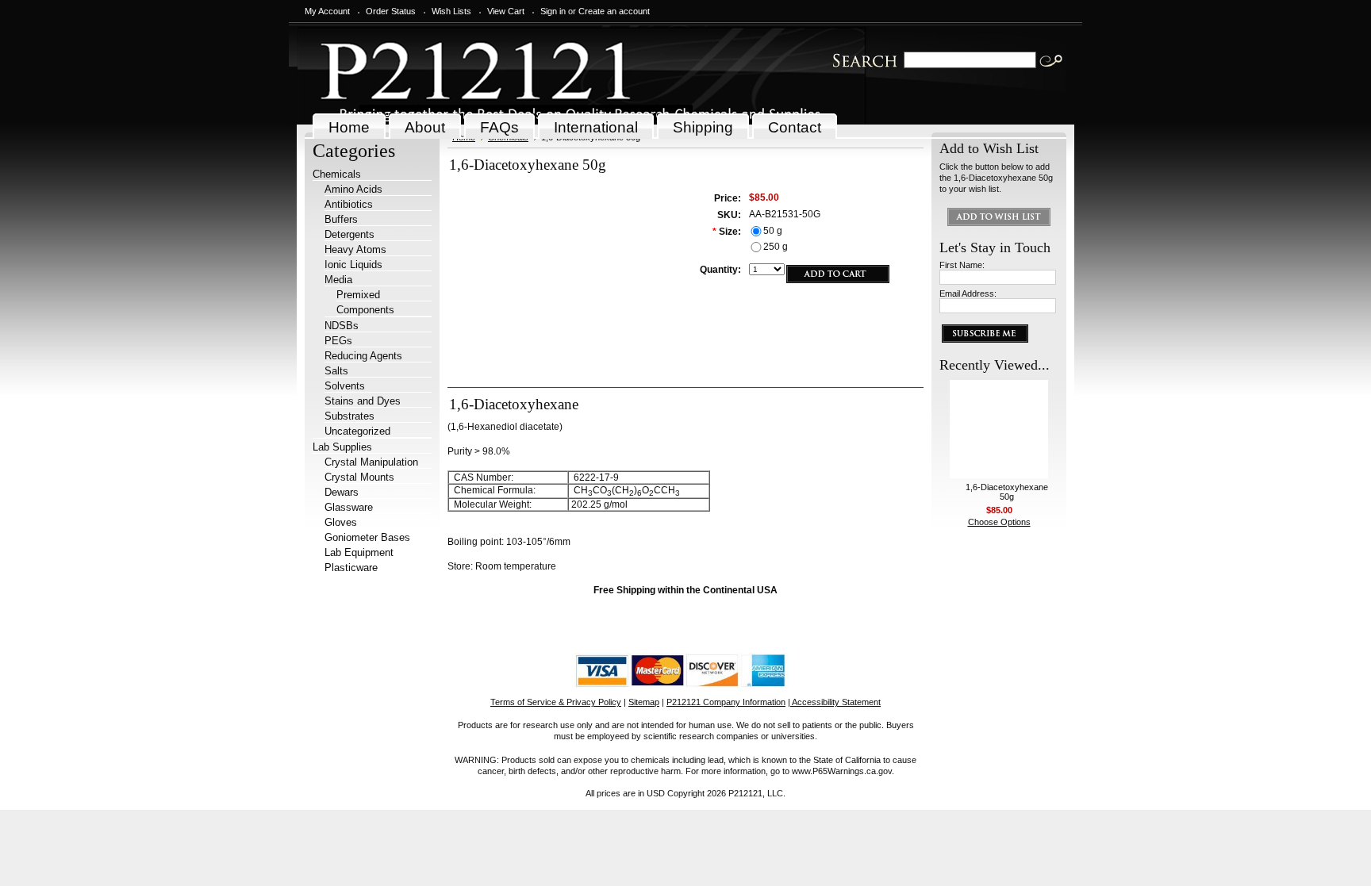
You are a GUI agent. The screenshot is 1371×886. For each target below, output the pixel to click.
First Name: (962, 265)
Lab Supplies (342, 447)
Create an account (614, 11)
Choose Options (999, 522)
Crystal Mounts (359, 477)
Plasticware (351, 567)
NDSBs (342, 326)
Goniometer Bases (367, 537)
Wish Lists (451, 11)
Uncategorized (357, 431)
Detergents (349, 234)
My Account (327, 11)
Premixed (358, 295)
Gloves (341, 522)
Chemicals (337, 174)
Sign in (553, 11)
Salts (336, 371)
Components (365, 310)
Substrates (349, 416)
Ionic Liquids (353, 264)
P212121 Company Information (725, 702)
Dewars (342, 492)
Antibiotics (349, 204)
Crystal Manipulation (371, 462)
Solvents (345, 386)
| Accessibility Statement (834, 702)
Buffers (341, 219)
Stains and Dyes (363, 401)
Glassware (349, 507)
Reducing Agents (363, 356)
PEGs (338, 341)
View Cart (505, 11)
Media (338, 280)
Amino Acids (353, 189)
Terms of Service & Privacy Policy (555, 702)
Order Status (391, 11)
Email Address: (968, 293)
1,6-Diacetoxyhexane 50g (1007, 491)
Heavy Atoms (355, 249)
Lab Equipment (359, 552)
